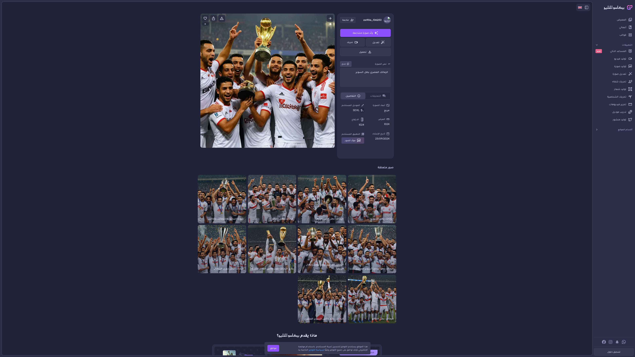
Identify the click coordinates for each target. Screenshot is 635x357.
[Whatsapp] (624, 342)
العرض (381, 119)
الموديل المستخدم (351, 105)
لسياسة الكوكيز (316, 349)
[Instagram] (611, 342)
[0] (205, 18)
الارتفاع (355, 119)
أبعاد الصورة (379, 105)
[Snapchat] (617, 342)
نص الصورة (380, 63)
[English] (580, 7)
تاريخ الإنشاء (379, 133)
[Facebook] (604, 342)
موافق (273, 348)
